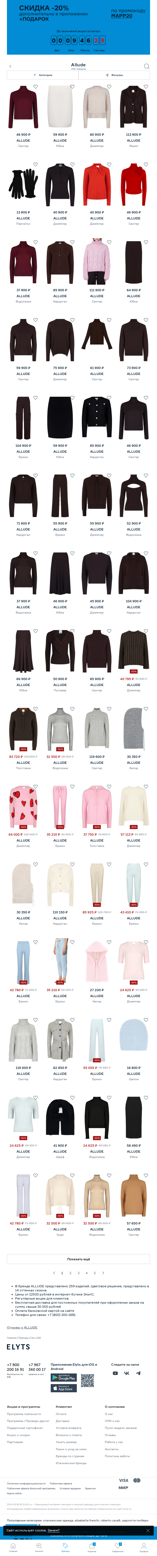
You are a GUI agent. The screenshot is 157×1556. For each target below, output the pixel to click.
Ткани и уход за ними (71, 1449)
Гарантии (90, 1488)
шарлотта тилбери (135, 1520)
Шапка (134, 1079)
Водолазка (23, 301)
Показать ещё (78, 1259)
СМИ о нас (112, 1421)
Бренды (24, 1337)
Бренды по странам (70, 1456)
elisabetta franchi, (88, 1520)
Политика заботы (117, 1456)
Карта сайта (14, 1493)
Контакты (111, 1449)
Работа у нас (114, 1442)
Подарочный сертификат (25, 1428)
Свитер (23, 146)
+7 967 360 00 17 (37, 1366)
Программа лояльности (24, 1414)
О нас (109, 1414)
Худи (60, 1234)
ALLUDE (23, 140)
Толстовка (23, 768)
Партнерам (15, 1442)
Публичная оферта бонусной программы (31, 1488)
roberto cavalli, (111, 1520)
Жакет (133, 146)
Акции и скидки (18, 1435)
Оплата (61, 1414)
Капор (133, 768)
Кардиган (60, 301)
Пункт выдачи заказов (121, 1428)
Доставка (62, 1421)
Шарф (60, 1157)
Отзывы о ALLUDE (22, 1327)
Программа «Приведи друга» (28, 1421)
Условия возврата (68, 1428)
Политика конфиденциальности (26, 1483)
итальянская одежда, (59, 1520)
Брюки (23, 457)
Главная (12, 1337)
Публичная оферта (61, 1483)
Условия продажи (70, 1488)
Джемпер (97, 146)
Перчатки (23, 223)
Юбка (60, 146)
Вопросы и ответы (69, 1435)
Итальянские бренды (71, 1463)
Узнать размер (66, 1442)
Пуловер (60, 690)
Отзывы (110, 1435)
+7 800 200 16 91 (15, 1366)
